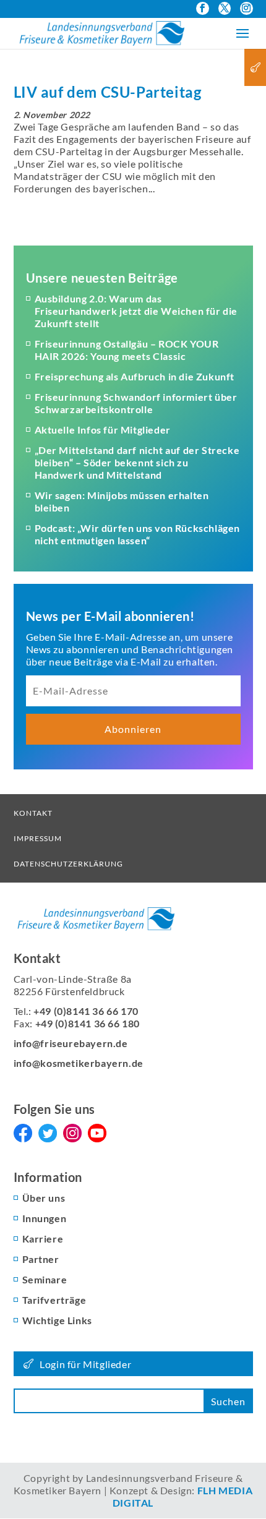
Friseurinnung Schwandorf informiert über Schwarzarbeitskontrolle (136, 403)
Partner (40, 1259)
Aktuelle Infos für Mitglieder (103, 429)
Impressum (38, 838)
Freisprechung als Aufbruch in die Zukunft (135, 376)
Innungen (44, 1218)
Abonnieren (133, 729)
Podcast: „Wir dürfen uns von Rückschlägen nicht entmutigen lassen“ (138, 534)
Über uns (44, 1198)
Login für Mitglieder (85, 1364)
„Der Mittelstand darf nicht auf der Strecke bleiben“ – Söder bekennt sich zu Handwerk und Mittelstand (137, 462)
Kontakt (33, 813)
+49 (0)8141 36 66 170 (86, 1011)
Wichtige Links (57, 1320)
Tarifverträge (54, 1300)
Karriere (43, 1238)
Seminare (44, 1279)
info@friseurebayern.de (71, 1043)
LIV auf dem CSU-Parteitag (108, 92)
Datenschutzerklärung (68, 863)
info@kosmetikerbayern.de (79, 1063)
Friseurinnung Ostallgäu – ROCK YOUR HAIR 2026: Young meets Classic (127, 350)
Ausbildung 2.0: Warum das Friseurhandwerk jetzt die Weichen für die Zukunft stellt (136, 311)
